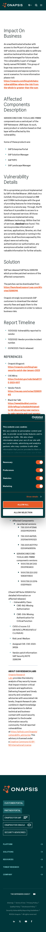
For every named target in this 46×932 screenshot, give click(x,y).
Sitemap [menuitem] (10, 903)
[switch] (39, 470)
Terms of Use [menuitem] (20, 903)
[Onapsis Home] (20, 789)
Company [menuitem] (7, 874)
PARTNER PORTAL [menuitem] (12, 810)
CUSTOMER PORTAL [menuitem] (13, 803)
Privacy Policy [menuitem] (32, 903)
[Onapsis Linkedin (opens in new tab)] (14, 921)
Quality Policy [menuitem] (15, 907)
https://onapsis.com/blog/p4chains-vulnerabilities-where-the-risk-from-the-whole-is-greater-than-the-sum (21, 84)
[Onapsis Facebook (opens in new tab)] (32, 921)
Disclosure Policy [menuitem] (28, 907)
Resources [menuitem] (8, 859)
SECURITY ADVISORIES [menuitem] (15, 832)
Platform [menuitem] (7, 844)
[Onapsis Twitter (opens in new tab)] (20, 921)
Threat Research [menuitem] (11, 867)
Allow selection (23, 512)
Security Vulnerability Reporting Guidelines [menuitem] (22, 910)
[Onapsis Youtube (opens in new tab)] (26, 921)
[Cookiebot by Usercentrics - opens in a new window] (32, 417)
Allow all (23, 504)
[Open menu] (41, 5)
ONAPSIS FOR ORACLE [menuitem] (14, 825)
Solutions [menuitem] (8, 852)
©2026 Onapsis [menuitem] (15, 914)
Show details (32, 497)
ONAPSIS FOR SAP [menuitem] (12, 817)
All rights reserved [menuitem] (29, 914)
